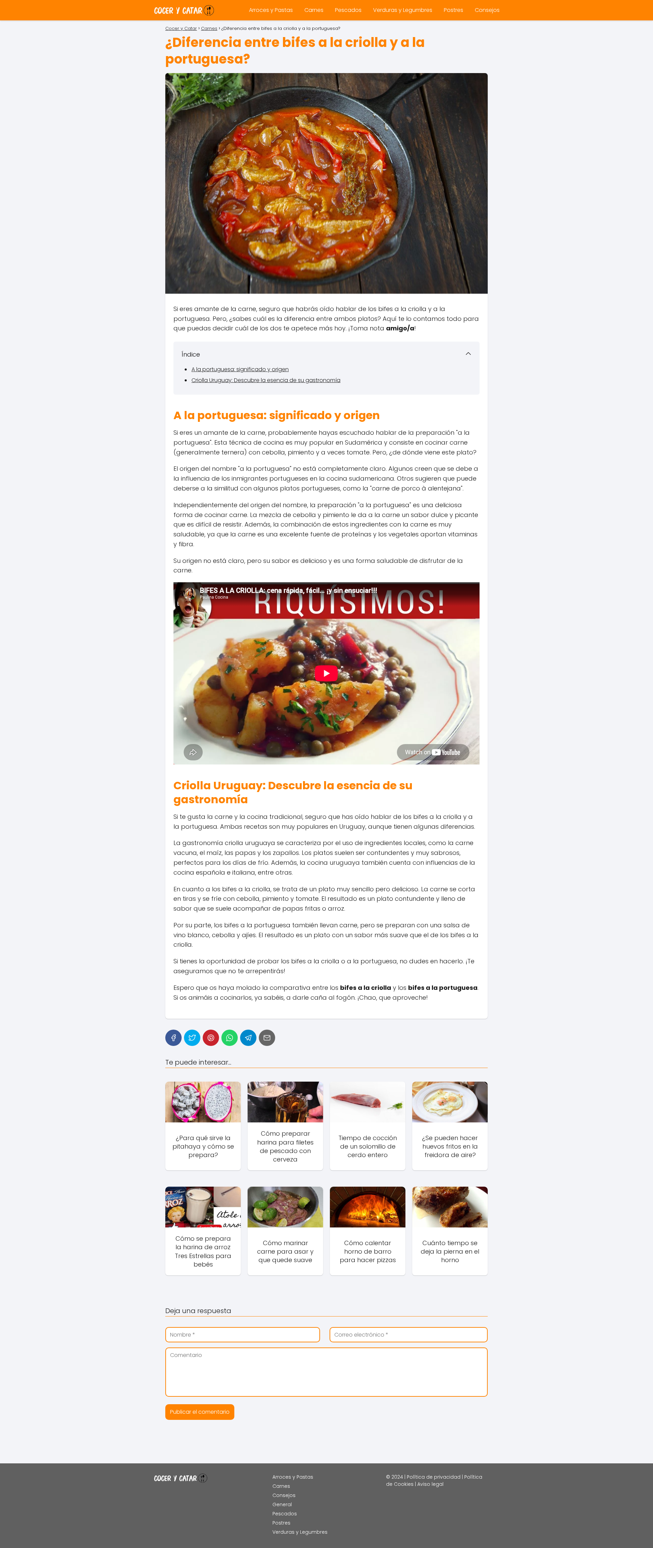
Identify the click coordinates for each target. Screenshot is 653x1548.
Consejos (487, 10)
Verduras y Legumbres (402, 10)
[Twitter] (192, 1038)
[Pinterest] (211, 1038)
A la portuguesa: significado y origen (240, 369)
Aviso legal (430, 1484)
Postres (453, 10)
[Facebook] (173, 1038)
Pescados (348, 10)
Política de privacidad (434, 1477)
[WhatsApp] (229, 1038)
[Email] (267, 1038)
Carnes (313, 10)
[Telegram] (248, 1038)
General (282, 1504)
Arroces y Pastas (271, 10)
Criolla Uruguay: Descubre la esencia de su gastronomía (265, 380)
